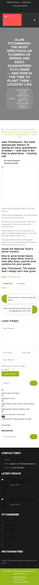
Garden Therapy (9, 525)
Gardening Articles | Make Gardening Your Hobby (17, 419)
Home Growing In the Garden (10, 393)
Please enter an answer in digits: (13, 366)
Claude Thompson (13, 160)
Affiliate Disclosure (13, 2)
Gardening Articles (9, 537)
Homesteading (6, 425)
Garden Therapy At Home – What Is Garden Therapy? (18, 404)
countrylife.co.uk (14, 277)
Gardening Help (8, 529)
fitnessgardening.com (14, 459)
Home (12, 99)
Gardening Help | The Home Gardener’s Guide (16, 409)
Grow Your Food (9, 533)
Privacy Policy (26, 2)
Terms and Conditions (20, 6)
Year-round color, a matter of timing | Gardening (22, 299)
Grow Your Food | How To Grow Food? (13, 414)
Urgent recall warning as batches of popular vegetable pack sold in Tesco (17, 309)
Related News (8, 283)
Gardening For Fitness (8, 398)
